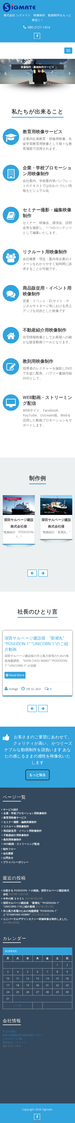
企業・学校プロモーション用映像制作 (47, 170)
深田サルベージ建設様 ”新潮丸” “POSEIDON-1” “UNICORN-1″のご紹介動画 (36, 643)
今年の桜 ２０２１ (13, 898)
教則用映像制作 (38, 361)
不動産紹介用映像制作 (44, 330)
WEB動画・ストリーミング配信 (47, 400)
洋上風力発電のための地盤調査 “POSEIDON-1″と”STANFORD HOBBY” (30, 912)
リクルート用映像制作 (45, 252)
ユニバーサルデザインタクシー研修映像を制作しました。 (36, 919)
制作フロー (9, 849)
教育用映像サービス (43, 131)
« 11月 (17, 1005)
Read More (16, 675)
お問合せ (8, 857)
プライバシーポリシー (16, 862)
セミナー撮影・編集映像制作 (47, 212)
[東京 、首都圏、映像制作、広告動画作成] (37, 7)
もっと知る (37, 775)
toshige (13, 689)
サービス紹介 (10, 809)
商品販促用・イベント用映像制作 (47, 291)
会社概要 (8, 853)
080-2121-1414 (39, 27)
